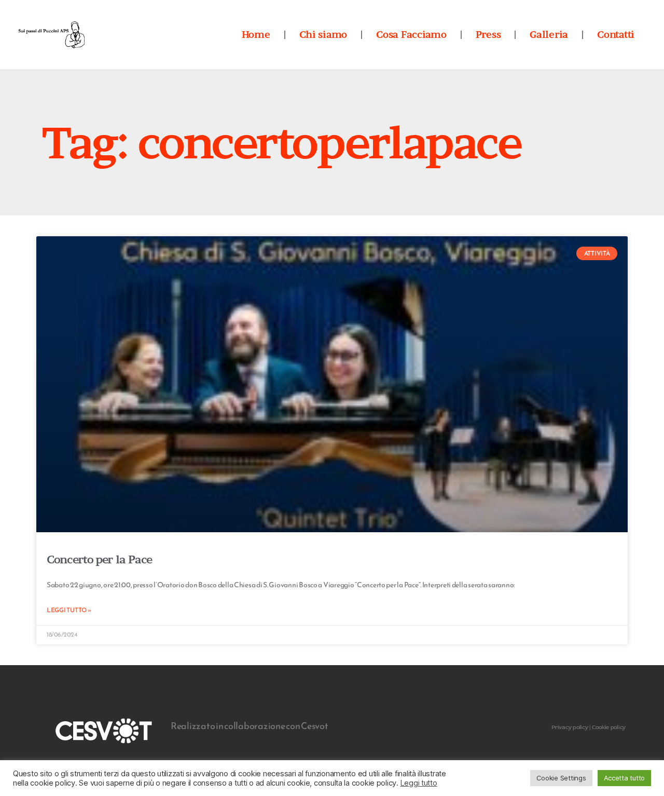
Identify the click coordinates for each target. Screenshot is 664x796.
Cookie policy (609, 727)
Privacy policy (569, 727)
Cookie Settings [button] (561, 778)
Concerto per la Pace (100, 559)
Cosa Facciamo (411, 34)
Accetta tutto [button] (624, 778)
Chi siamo (323, 34)
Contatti (615, 34)
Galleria (549, 34)
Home (256, 34)
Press (488, 34)
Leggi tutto (418, 783)
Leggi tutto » (69, 610)
